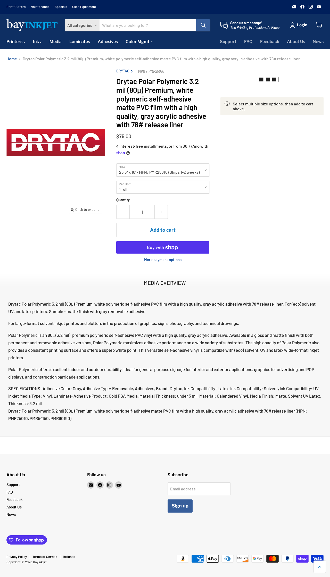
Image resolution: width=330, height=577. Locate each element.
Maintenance (40, 7)
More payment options (163, 260)
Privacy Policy (16, 557)
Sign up (180, 505)
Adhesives (108, 41)
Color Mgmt (138, 41)
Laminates (79, 41)
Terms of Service (44, 557)
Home (11, 58)
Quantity (123, 200)
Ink (36, 41)
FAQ (248, 41)
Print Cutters (16, 7)
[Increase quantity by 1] (161, 212)
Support (228, 41)
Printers (14, 41)
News (318, 41)
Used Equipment (84, 7)
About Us (296, 41)
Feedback (269, 41)
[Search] (203, 25)
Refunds (69, 557)
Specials (61, 7)
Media (56, 41)
